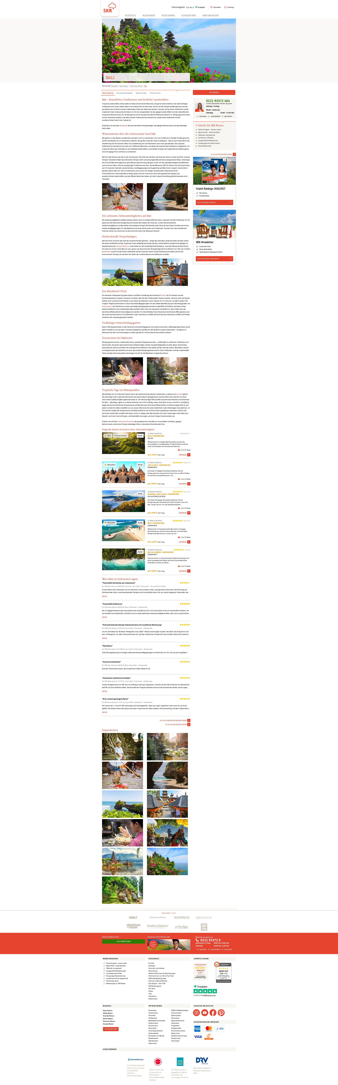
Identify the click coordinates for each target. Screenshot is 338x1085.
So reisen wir (188, 15)
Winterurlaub (175, 1038)
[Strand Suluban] (167, 775)
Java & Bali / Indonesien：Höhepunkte (138, 628)
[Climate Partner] (136, 1059)
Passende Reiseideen (124, 93)
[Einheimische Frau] (122, 833)
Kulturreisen (175, 1041)
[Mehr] (104, 596)
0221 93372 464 (218, 100)
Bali (145, 86)
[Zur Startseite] (110, 6)
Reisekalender (153, 1038)
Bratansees (106, 251)
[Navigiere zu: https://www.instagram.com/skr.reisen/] (196, 1012)
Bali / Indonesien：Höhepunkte (136, 607)
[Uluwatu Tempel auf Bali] (167, 861)
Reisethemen (168, 15)
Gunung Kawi (107, 306)
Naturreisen (153, 1028)
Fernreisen (152, 1015)
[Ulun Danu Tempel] (167, 833)
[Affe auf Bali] (122, 775)
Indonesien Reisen (136, 86)
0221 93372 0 (210, 940)
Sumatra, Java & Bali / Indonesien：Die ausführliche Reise (145, 586)
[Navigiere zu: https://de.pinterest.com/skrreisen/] (221, 1012)
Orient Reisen (108, 1018)
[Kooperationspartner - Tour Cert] (158, 1062)
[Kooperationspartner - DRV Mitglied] (202, 1061)
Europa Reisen (108, 1024)
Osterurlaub (153, 1043)
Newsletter (217, 7)
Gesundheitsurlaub (177, 1021)
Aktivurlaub (175, 1018)
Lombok (179, 394)
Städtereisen (153, 1018)
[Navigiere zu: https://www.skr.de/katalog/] (169, 944)
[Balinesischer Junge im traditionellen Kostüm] (122, 746)
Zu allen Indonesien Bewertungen (173, 720)
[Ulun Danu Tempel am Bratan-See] (122, 861)
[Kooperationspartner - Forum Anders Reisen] (180, 1062)
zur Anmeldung (123, 941)
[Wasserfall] (122, 890)
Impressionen (155, 93)
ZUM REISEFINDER (111, 1029)
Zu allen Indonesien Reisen (176, 725)
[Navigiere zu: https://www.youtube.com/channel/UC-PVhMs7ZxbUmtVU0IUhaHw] (204, 1012)
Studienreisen (153, 1013)
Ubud (163, 295)
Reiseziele (130, 15)
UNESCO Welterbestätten (179, 1010)
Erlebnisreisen (176, 1015)
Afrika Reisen (108, 1013)
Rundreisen (152, 1010)
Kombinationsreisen (178, 1031)
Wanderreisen (153, 1041)
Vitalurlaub (175, 1023)
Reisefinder (149, 15)
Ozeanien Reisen (109, 1021)
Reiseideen (214, 92)
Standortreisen (176, 1013)
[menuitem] (130, 16)
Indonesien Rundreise (126, 421)
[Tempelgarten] (167, 804)
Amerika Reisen (108, 1016)
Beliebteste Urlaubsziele (157, 1021)
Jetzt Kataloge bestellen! (206, 202)
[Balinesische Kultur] (167, 746)
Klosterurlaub (153, 1026)
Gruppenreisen (176, 1028)
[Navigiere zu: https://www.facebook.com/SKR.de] (213, 1012)
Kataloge (231, 7)
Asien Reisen (123, 86)
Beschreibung (107, 93)
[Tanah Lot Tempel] (122, 804)
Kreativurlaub (153, 1023)
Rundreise (123, 125)
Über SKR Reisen (210, 15)
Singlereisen (175, 1026)
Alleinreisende (153, 1033)
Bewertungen (141, 93)
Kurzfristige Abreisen (156, 1031)
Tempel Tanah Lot (122, 246)
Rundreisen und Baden (157, 1036)
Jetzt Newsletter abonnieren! (208, 258)
